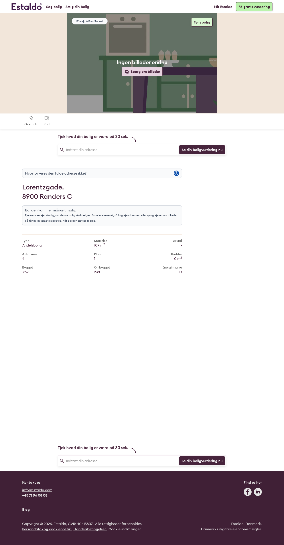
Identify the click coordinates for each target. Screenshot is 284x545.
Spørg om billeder (145, 71)
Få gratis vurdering (254, 6)
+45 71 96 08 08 (34, 495)
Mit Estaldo (223, 6)
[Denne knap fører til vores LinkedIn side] (258, 493)
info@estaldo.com (37, 490)
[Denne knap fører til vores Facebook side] (248, 493)
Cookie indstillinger (124, 529)
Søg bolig (54, 6)
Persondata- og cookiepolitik (47, 529)
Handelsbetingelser (90, 529)
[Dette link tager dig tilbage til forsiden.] (27, 6)
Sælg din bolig (77, 6)
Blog (26, 509)
